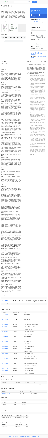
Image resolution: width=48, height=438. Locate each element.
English (38, 19)
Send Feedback (15, 436)
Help (38, 436)
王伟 (35, 21)
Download (38, 411)
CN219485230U (5, 343)
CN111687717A (5, 326)
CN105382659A (5, 314)
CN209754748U (5, 353)
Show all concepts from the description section (10, 428)
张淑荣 (37, 21)
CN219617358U (5, 365)
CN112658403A (5, 324)
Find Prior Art (42, 14)
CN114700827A (5, 334)
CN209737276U (5, 351)
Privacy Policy (33, 436)
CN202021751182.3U (6, 384)
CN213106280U (5, 319)
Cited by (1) (35, 52)
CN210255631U (5, 363)
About (10, 436)
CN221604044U (5, 373)
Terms (28, 436)
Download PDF (35, 14)
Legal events (39, 52)
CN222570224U (5, 338)
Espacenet (38, 56)
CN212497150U (5, 360)
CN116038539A (5, 331)
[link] (7, 415)
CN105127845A (5, 321)
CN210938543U (5, 336)
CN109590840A (5, 358)
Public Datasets (23, 436)
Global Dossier (43, 56)
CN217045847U (5, 348)
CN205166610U (5, 316)
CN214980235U (5, 356)
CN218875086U (5, 346)
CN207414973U (5, 368)
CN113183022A (5, 300)
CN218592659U (5, 370)
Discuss (32, 57)
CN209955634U (5, 341)
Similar (33, 16)
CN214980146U (5, 329)
